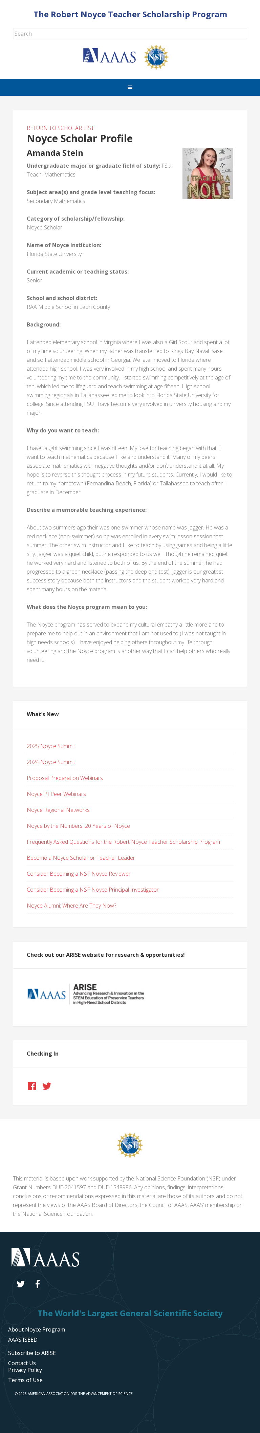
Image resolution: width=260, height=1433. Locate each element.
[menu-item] (25, 1370)
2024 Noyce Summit (51, 762)
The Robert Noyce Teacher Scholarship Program (130, 14)
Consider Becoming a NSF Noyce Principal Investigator (93, 889)
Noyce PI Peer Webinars (56, 794)
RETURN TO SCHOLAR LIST (60, 128)
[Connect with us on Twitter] (47, 1086)
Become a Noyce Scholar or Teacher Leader (81, 857)
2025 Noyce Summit (51, 746)
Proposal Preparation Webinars (65, 778)
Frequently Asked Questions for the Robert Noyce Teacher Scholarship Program (123, 841)
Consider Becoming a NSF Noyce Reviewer (79, 873)
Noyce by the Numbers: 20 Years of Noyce (78, 826)
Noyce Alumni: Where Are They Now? (71, 905)
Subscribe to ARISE (32, 1353)
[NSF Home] (160, 67)
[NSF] (130, 1156)
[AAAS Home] (113, 60)
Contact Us (22, 1363)
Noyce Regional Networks (58, 810)
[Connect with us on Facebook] (32, 1086)
